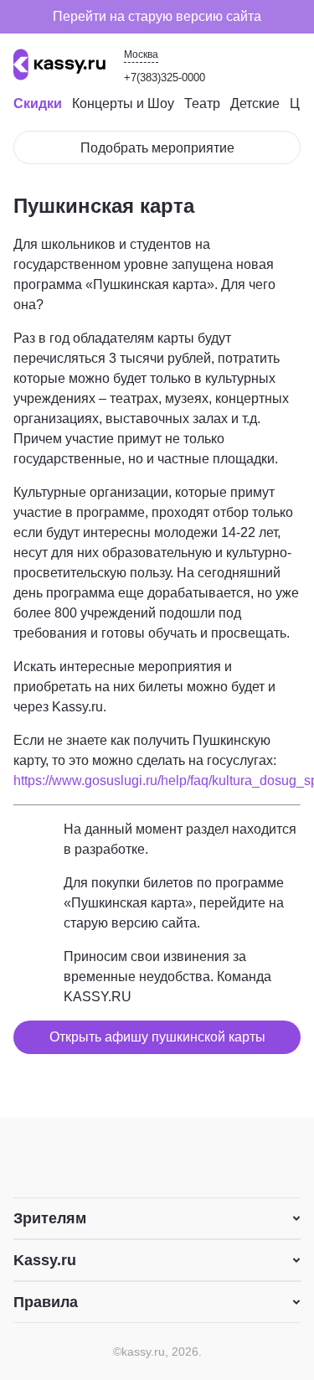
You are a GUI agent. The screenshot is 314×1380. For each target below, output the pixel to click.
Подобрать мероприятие (157, 148)
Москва (141, 54)
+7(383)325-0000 (164, 77)
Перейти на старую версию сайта (157, 16)
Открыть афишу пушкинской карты (157, 1037)
